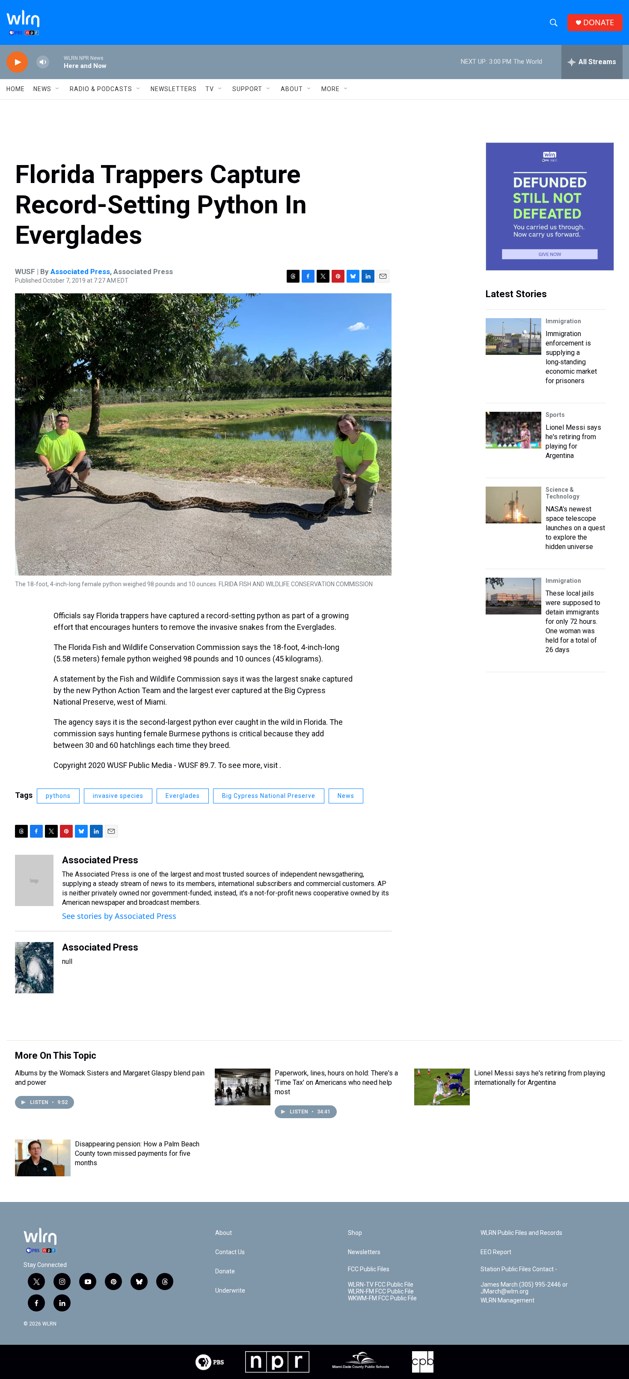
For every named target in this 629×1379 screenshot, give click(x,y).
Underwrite (230, 1290)
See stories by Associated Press (119, 916)
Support (247, 89)
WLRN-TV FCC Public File (380, 1285)
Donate (225, 1271)
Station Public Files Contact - (519, 1269)
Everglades (183, 795)
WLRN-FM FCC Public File (381, 1291)
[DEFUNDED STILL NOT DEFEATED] (550, 206)
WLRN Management (507, 1300)
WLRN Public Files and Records (521, 1233)
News (346, 795)
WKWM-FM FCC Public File (382, 1298)
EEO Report (496, 1252)
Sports (555, 414)
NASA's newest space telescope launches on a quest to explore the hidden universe (575, 528)
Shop (355, 1233)
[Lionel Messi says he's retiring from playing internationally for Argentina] (442, 1087)
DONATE (598, 22)
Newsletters (174, 89)
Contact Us (230, 1252)
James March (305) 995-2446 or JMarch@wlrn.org (524, 1288)
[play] (17, 62)
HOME (15, 89)
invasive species (118, 795)
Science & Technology (562, 493)
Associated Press (80, 271)
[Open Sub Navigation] (57, 89)
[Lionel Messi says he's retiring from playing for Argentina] (513, 430)
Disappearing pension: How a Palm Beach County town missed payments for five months (137, 1153)
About (292, 89)
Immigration (563, 321)
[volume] (43, 62)
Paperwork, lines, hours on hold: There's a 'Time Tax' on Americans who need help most (336, 1082)
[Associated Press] (34, 880)
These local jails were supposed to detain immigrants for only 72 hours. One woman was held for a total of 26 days (573, 621)
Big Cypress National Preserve (268, 795)
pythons (58, 795)
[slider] (56, 61)
